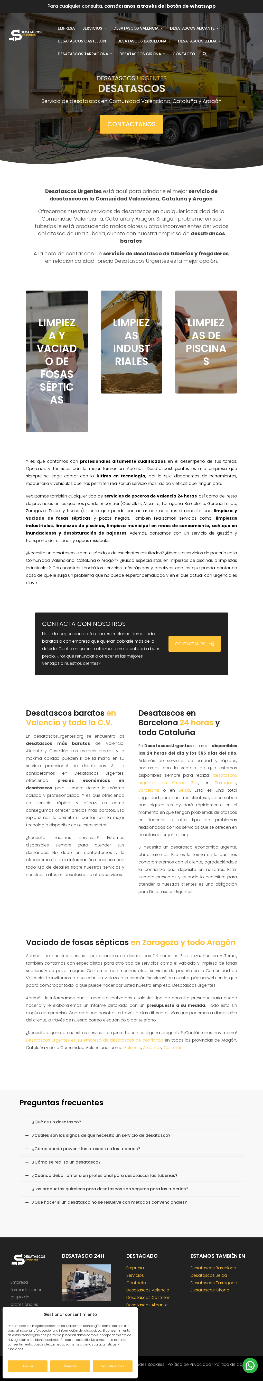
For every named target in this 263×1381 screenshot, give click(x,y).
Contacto (136, 1283)
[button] (204, 54)
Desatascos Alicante (147, 1305)
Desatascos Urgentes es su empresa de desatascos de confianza (94, 1040)
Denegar (70, 1366)
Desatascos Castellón (148, 1297)
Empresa (135, 1268)
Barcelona (148, 790)
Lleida (184, 790)
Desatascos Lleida (209, 1275)
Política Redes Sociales (141, 1364)
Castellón (173, 1048)
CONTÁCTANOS (190, 644)
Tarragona (225, 783)
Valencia (132, 1048)
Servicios (135, 1275)
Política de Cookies (233, 1364)
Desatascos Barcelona (213, 1268)
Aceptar (27, 1366)
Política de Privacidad (189, 1364)
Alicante (151, 1048)
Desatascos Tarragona (214, 1283)
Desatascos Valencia (147, 1290)
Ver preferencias (112, 1366)
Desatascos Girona (210, 1290)
